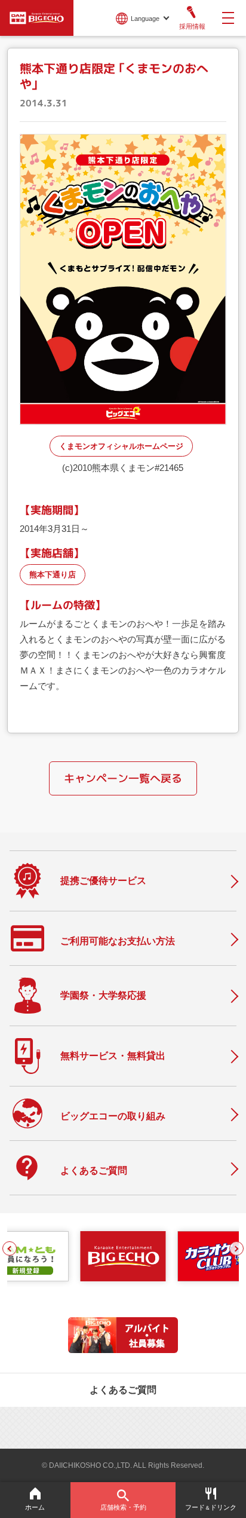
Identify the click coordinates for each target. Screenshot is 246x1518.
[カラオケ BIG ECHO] (37, 16)
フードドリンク (210, 1507)
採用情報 (192, 26)
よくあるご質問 (123, 1390)
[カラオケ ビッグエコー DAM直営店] (122, 1256)
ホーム (35, 1507)
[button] (9, 1248)
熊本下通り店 (52, 574)
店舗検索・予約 (123, 1507)
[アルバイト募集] (123, 1350)
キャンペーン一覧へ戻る (123, 778)
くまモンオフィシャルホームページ (121, 446)
